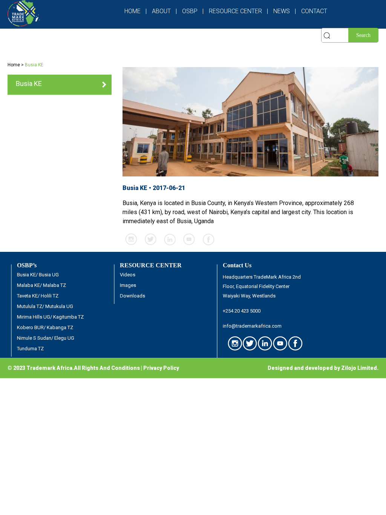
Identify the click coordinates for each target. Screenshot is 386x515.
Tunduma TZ (30, 348)
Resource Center (235, 11)
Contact (314, 11)
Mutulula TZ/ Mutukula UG (45, 306)
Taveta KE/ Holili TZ (37, 296)
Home (132, 11)
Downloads (132, 296)
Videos (127, 274)
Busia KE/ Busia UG (38, 274)
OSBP (190, 11)
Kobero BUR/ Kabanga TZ (45, 327)
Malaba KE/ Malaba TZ (41, 285)
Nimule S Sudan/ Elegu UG (45, 338)
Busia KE (29, 83)
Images (128, 285)
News (281, 11)
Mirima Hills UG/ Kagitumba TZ (50, 317)
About (161, 11)
